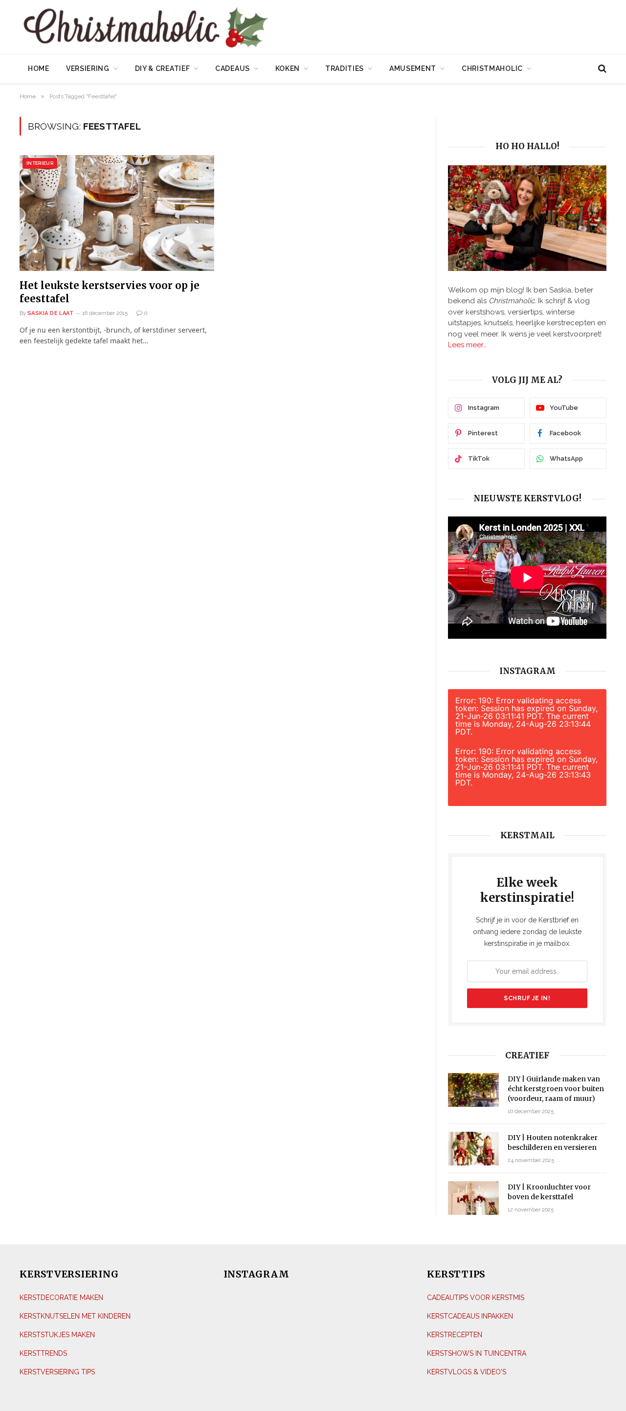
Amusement (412, 68)
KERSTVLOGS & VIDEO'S (466, 1372)
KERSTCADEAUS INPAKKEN (470, 1316)
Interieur (39, 163)
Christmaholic (492, 68)
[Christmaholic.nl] (200, 28)
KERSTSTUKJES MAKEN (57, 1335)
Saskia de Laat (50, 313)
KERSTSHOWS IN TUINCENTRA (476, 1353)
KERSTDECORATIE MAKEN (61, 1297)
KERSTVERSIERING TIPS (57, 1372)
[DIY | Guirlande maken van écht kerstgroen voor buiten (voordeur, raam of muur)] (473, 1090)
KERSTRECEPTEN (454, 1335)
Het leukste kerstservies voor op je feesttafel (110, 292)
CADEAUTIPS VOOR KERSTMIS (475, 1297)
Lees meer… (467, 344)
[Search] (601, 69)
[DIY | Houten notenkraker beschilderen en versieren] (473, 1148)
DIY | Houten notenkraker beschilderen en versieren (553, 1142)
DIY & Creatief (162, 68)
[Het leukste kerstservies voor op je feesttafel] (117, 213)
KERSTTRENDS (43, 1353)
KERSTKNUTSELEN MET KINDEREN (75, 1316)
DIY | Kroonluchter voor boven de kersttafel (549, 1192)
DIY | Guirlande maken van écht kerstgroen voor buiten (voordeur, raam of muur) (556, 1089)
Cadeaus (232, 68)
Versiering (88, 68)
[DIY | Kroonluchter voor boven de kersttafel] (473, 1198)
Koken (287, 68)
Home (38, 68)
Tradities (344, 68)
